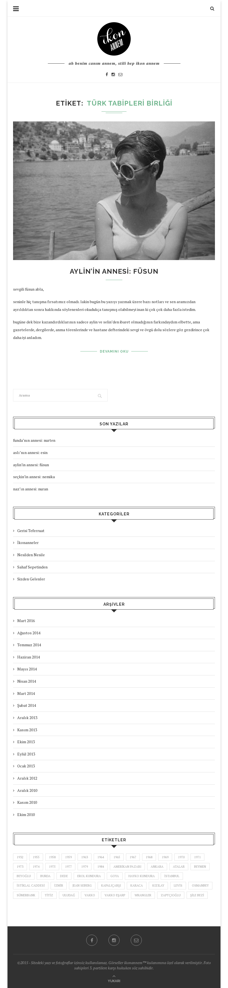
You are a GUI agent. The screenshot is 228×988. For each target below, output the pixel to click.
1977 (68, 867)
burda (45, 876)
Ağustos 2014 (28, 632)
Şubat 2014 (26, 705)
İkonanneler (28, 542)
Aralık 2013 (27, 717)
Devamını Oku (114, 351)
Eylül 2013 (26, 754)
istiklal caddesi (31, 885)
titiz (49, 895)
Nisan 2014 (26, 681)
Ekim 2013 (26, 741)
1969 (165, 857)
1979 (84, 867)
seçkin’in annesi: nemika (34, 476)
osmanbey (200, 885)
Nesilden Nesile (31, 554)
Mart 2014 (26, 693)
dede (64, 876)
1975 (52, 867)
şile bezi (197, 895)
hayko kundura (141, 876)
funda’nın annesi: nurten (34, 440)
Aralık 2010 (27, 790)
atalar (179, 867)
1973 (20, 867)
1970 (181, 857)
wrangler (143, 895)
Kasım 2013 (27, 729)
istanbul (171, 876)
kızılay (158, 885)
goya (114, 876)
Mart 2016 (26, 620)
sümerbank (26, 895)
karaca (136, 885)
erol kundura (89, 876)
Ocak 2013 (26, 766)
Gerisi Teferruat (30, 530)
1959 (68, 857)
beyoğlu (24, 876)
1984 (100, 867)
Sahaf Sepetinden (32, 567)
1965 (116, 857)
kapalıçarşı (111, 885)
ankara (157, 867)
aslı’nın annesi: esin (30, 452)
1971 (197, 857)
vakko (90, 895)
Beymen (200, 867)
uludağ (69, 895)
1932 (20, 857)
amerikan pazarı (127, 867)
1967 (133, 857)
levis (178, 885)
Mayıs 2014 (27, 669)
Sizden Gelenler (31, 579)
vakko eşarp (115, 895)
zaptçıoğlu (171, 895)
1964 (100, 857)
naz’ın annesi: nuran (30, 488)
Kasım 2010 (27, 802)
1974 (36, 867)
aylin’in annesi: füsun (114, 271)
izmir (58, 885)
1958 (52, 857)
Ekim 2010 (26, 814)
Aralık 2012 (27, 778)
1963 (84, 857)
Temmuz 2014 (29, 644)
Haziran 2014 (28, 657)
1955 (36, 857)
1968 (149, 857)
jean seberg (82, 885)
